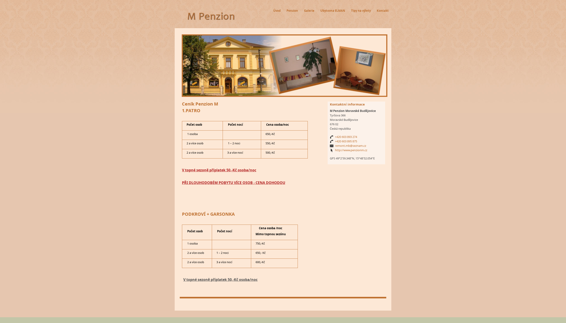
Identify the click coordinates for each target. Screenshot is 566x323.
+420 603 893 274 (346, 137)
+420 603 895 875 (346, 141)
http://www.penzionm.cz (351, 150)
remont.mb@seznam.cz (350, 146)
